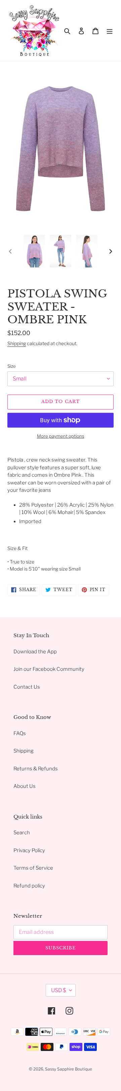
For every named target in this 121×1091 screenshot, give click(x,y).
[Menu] (110, 31)
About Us (24, 786)
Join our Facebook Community (48, 669)
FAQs (19, 733)
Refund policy (29, 886)
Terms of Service (33, 868)
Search (21, 833)
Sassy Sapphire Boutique (68, 1068)
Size (11, 366)
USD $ (58, 990)
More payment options (60, 436)
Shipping (16, 343)
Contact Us (26, 687)
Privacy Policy (29, 850)
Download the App (35, 652)
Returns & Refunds (35, 769)
